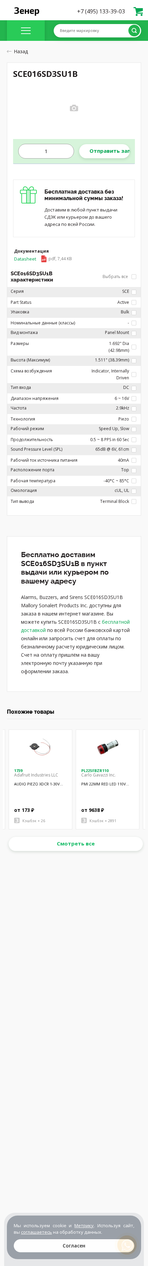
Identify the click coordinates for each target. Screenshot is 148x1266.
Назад (21, 51)
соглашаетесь (36, 1232)
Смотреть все (76, 843)
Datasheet (43, 259)
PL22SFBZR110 (94, 770)
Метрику (84, 1225)
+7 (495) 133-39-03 (101, 11)
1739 (18, 770)
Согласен (74, 1245)
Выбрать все (116, 276)
